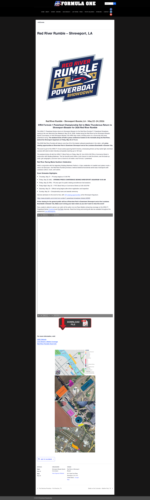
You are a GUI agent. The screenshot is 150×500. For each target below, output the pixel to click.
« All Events (40, 22)
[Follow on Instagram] (111, 12)
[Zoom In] (52, 215)
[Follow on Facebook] (111, 9)
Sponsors (99, 11)
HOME (42, 11)
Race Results (66, 11)
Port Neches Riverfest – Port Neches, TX (50, 488)
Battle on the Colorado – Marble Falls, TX (99, 488)
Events (53, 11)
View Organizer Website (58, 473)
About (47, 11)
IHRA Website (41, 339)
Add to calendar (46, 459)
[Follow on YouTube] (111, 14)
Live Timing (75, 11)
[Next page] (41, 215)
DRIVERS (58, 11)
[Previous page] (39, 215)
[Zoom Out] (50, 215)
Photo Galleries (89, 11)
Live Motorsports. (50, 211)
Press (80, 11)
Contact (106, 11)
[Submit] (114, 3)
